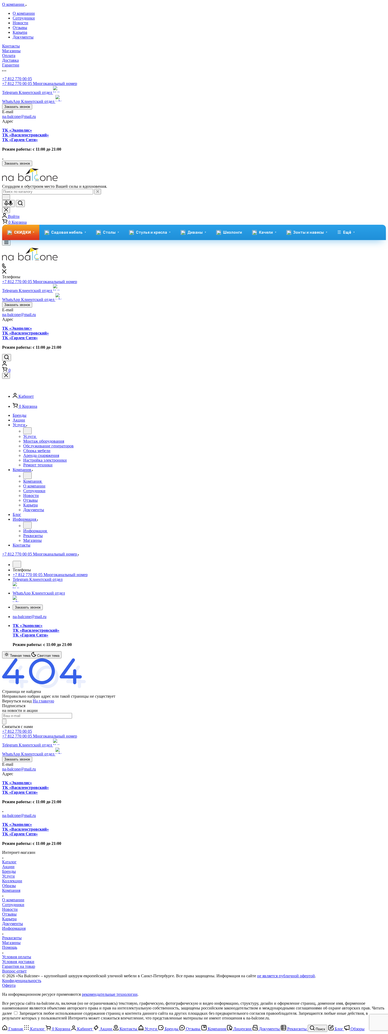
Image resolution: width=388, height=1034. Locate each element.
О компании (24, 13)
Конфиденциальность (21, 980)
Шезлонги (232, 232)
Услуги (8, 876)
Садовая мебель (68, 232)
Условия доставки (18, 961)
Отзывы (20, 27)
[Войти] (4, 364)
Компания (11, 890)
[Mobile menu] (6, 243)
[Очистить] (97, 191)
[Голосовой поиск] (8, 203)
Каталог (9, 862)
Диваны (196, 232)
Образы (9, 885)
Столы (111, 232)
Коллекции (12, 881)
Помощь (9, 947)
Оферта (9, 985)
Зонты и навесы (310, 232)
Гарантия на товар (18, 966)
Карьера (20, 32)
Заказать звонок (17, 107)
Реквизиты (12, 938)
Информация (14, 928)
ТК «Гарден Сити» (20, 139)
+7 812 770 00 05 (17, 78)
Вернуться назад (17, 701)
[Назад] (27, 430)
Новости (20, 23)
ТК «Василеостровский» (25, 135)
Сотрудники (24, 18)
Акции (8, 866)
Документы (23, 37)
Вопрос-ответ (14, 971)
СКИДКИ (24, 232)
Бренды (9, 871)
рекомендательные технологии (110, 994)
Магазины (11, 942)
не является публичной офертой (286, 976)
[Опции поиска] (6, 197)
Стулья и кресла (153, 232)
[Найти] (20, 203)
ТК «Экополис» (17, 130)
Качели (267, 232)
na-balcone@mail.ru (19, 116)
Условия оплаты (16, 957)
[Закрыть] (6, 376)
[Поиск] (6, 357)
